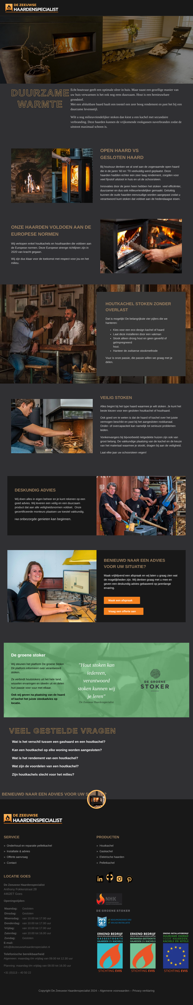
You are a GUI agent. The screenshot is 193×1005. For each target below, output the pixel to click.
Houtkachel (106, 845)
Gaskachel (106, 851)
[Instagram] (119, 878)
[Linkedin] (99, 878)
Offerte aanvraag (17, 857)
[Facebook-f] (109, 877)
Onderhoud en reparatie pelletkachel (29, 845)
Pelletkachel (107, 862)
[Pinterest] (129, 879)
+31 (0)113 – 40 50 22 (17, 972)
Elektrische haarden (112, 857)
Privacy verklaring (143, 990)
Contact (11, 862)
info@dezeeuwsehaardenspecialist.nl (27, 947)
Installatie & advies (18, 851)
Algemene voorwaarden (114, 990)
